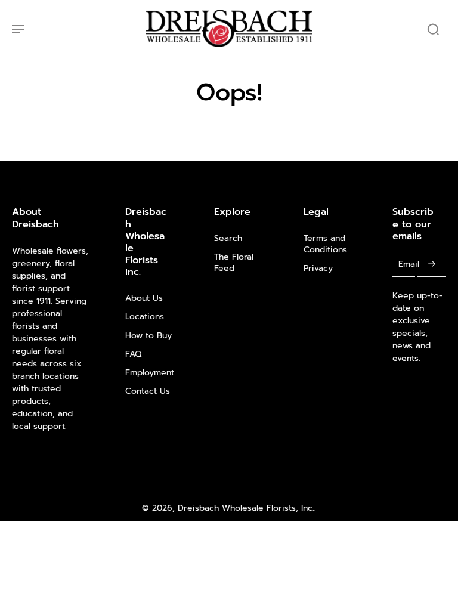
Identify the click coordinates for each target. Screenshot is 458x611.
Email (408, 264)
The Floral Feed (233, 262)
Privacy (318, 268)
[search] (433, 29)
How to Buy (148, 335)
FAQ (133, 354)
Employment (149, 372)
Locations (144, 316)
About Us (144, 298)
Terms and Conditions (325, 244)
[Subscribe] (431, 264)
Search (228, 238)
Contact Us (147, 391)
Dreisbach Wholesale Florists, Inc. (246, 508)
